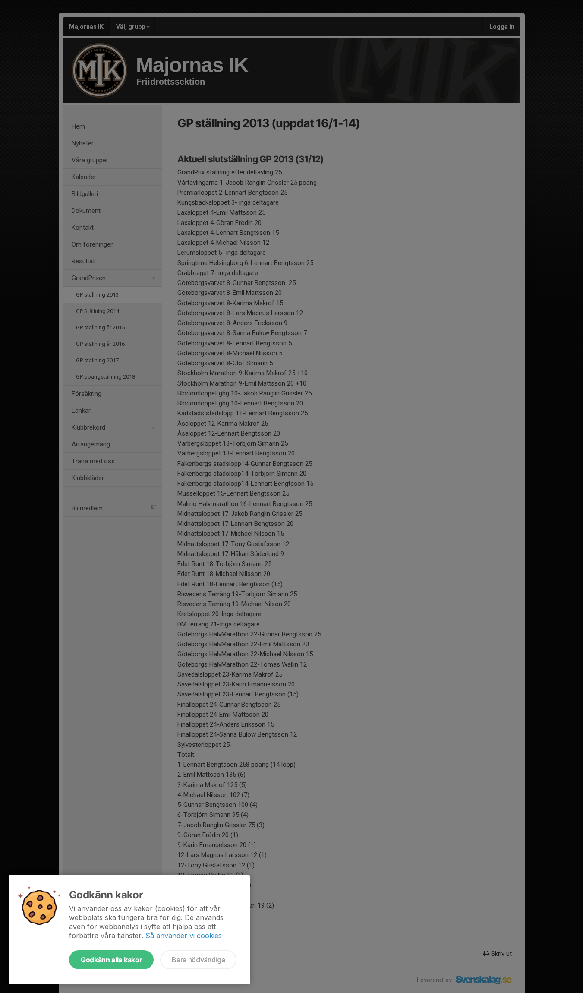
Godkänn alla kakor (111, 959)
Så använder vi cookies (183, 935)
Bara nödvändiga (198, 959)
